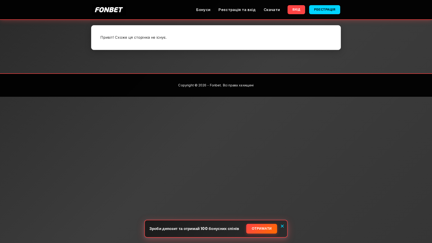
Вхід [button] (296, 9)
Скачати (272, 9)
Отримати (262, 228)
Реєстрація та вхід (237, 9)
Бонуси (203, 9)
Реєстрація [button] (324, 9)
